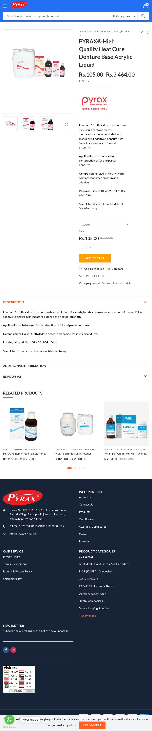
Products (84, 511)
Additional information (24, 365)
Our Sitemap (87, 519)
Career (83, 534)
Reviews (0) (12, 376)
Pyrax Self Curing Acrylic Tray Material (127, 453)
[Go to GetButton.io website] (9, 727)
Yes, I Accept (92, 725)
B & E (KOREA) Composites (96, 571)
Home (82, 31)
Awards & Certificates (92, 526)
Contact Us (86, 504)
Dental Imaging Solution (94, 608)
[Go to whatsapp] (9, 719)
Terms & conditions (15, 564)
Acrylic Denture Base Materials (124, 31)
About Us (85, 497)
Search (143, 16)
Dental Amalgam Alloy (92, 593)
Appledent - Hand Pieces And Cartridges (104, 564)
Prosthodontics (105, 31)
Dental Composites (91, 600)
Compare (117, 268)
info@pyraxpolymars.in (23, 533)
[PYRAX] (95, 103)
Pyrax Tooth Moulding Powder (72, 453)
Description (13, 302)
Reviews (84, 541)
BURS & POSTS (89, 578)
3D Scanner (86, 556)
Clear (82, 231)
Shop (91, 31)
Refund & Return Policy (17, 571)
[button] (69, 468)
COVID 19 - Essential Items (96, 586)
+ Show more (87, 615)
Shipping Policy (12, 578)
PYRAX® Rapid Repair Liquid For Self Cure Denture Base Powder (43, 453)
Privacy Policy (11, 556)
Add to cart (94, 258)
